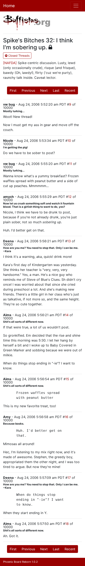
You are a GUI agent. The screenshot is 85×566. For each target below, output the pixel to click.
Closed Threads (18, 55)
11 (70, 164)
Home (9, 5)
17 (69, 478)
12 (70, 197)
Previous (28, 90)
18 (67, 524)
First (13, 90)
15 (67, 379)
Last (56, 90)
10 (69, 141)
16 (66, 417)
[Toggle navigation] (76, 6)
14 (66, 315)
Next (44, 90)
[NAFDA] (10, 63)
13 (69, 241)
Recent (70, 90)
